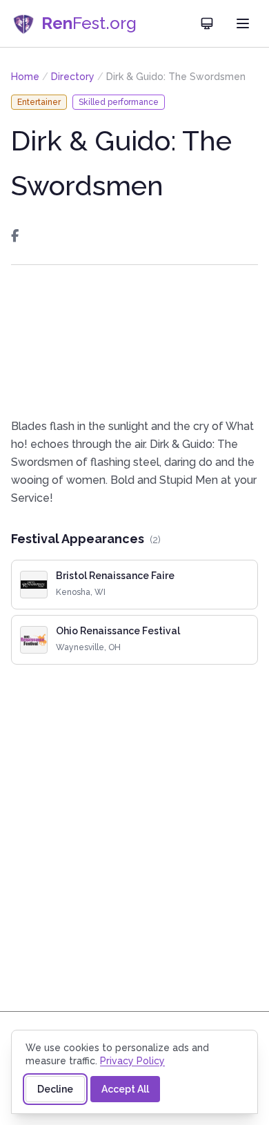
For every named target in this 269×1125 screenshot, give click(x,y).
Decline (55, 1089)
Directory (72, 76)
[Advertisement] (134, 341)
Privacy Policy (132, 1060)
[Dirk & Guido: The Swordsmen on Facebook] (15, 236)
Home (25, 76)
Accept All (125, 1089)
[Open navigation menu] (243, 23)
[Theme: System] (207, 23)
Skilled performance (119, 102)
